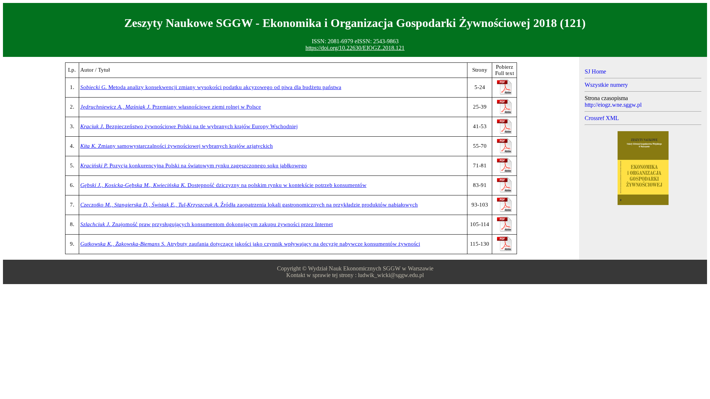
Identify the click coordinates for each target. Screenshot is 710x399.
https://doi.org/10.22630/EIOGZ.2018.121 (355, 48)
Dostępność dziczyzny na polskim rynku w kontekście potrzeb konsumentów (223, 185)
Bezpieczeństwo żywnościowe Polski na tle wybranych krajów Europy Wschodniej (189, 126)
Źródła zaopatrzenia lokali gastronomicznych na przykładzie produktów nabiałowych (249, 205)
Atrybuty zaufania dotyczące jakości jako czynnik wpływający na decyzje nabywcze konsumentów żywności (250, 244)
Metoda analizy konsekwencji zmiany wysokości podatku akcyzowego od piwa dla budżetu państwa (210, 87)
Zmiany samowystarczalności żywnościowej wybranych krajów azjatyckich (176, 146)
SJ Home (595, 71)
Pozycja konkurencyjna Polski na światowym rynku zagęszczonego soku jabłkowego (193, 165)
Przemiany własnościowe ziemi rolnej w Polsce (170, 107)
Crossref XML (602, 118)
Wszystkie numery (606, 85)
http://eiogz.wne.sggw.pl (613, 105)
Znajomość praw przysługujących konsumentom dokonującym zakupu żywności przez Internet (206, 224)
